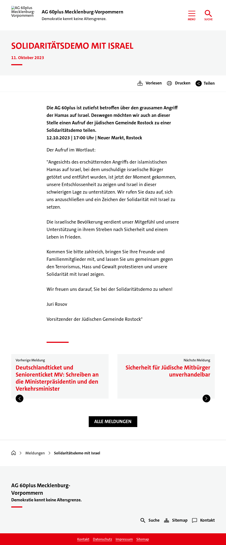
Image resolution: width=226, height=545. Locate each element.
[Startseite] (13, 453)
